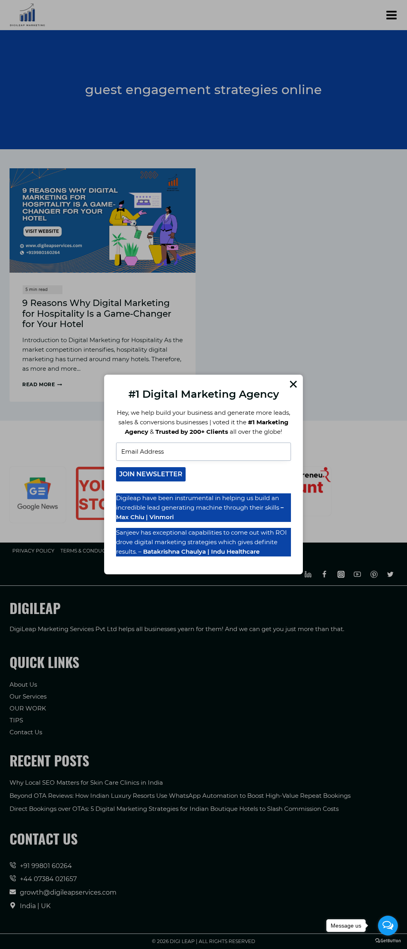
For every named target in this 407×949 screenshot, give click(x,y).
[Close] (293, 384)
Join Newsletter (150, 474)
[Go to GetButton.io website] (388, 940)
